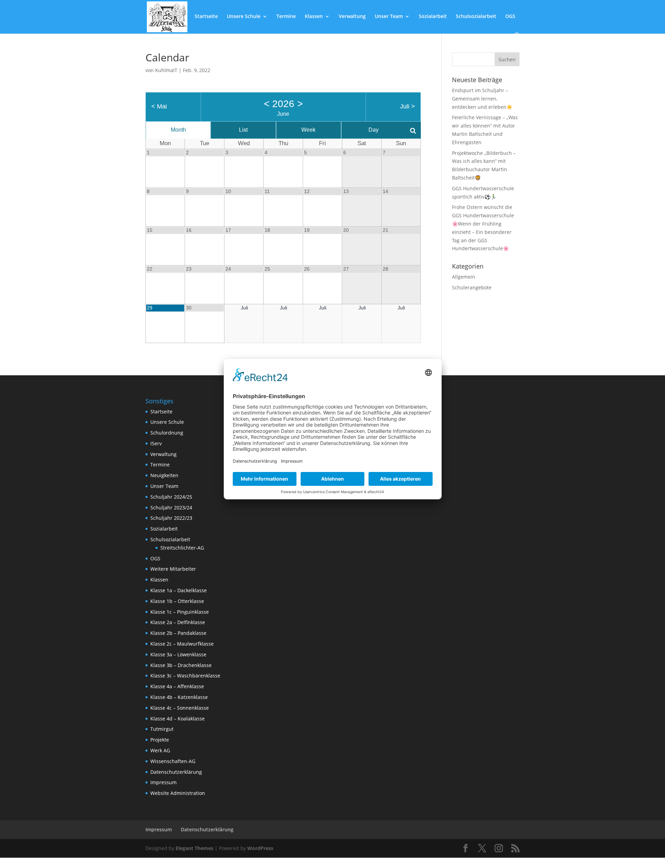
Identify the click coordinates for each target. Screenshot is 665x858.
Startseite (206, 16)
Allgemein (463, 276)
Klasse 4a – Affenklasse (177, 686)
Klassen (314, 16)
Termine (286, 16)
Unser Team (389, 16)
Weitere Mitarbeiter (173, 569)
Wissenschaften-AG (172, 761)
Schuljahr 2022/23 (171, 518)
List (243, 130)
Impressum (163, 782)
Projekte (159, 739)
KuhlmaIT (166, 70)
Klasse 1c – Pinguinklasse (179, 612)
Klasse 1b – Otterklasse (177, 601)
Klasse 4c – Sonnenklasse (179, 707)
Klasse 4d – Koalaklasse (177, 718)
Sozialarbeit (433, 16)
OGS (510, 16)
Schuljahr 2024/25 (171, 496)
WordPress (260, 848)
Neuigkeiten (164, 475)
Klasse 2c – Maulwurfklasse (182, 643)
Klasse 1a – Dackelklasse (178, 590)
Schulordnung (166, 432)
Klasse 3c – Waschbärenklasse (185, 675)
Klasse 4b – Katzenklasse (179, 697)
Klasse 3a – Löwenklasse (178, 654)
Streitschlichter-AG (182, 547)
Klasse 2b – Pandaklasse (178, 633)
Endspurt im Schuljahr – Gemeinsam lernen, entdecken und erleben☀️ (482, 98)
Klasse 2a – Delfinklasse (177, 622)
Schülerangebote (471, 287)
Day (374, 130)
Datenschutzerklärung (176, 772)
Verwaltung (352, 16)
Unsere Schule (243, 16)
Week (308, 130)
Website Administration (177, 793)
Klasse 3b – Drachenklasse (181, 665)
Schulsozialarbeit (476, 16)
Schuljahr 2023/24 (171, 507)
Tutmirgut (162, 729)
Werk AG (160, 750)
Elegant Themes (194, 848)
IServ (156, 443)
